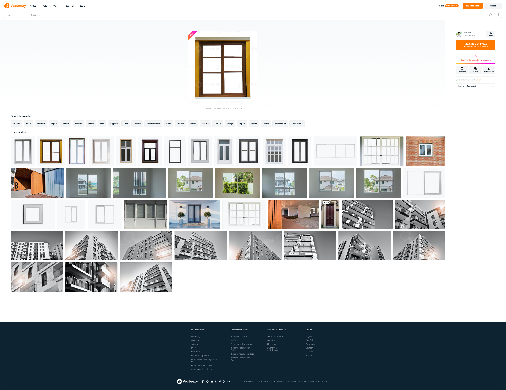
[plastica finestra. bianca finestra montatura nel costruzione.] (145, 214)
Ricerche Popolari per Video (240, 358)
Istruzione (195, 351)
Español (309, 340)
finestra (16, 123)
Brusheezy (195, 336)
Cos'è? (478, 80)
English (309, 336)
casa (126, 123)
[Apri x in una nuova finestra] (224, 381)
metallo (65, 123)
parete (193, 123)
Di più (82, 6)
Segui (490, 35)
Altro (308, 355)
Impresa (195, 348)
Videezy (194, 344)
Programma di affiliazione (242, 344)
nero (102, 123)
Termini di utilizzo (282, 381)
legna (54, 123)
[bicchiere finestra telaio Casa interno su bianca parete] (88, 183)
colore (266, 123)
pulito (168, 123)
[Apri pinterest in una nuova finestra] (216, 381)
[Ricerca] (490, 14)
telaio (28, 123)
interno (205, 123)
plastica (78, 123)
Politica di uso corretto (318, 381)
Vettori (33, 6)
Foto (45, 6)
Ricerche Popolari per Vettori (240, 349)
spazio (254, 123)
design (230, 123)
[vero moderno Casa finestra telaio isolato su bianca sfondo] (424, 183)
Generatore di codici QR (201, 369)
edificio (217, 123)
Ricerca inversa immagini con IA (204, 360)
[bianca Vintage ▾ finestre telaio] (381, 151)
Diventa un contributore (272, 349)
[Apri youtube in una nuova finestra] (229, 381)
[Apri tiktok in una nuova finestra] (220, 381)
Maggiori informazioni (467, 86)
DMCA (233, 340)
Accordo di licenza (239, 336)
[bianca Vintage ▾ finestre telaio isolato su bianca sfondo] (244, 214)
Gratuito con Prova (476, 45)
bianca (91, 123)
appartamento (153, 123)
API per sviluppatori (200, 355)
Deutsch (309, 348)
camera (137, 123)
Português (310, 344)
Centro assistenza (275, 336)
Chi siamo (271, 344)
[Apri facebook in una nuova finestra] (203, 381)
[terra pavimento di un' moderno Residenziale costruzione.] (37, 183)
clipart (242, 123)
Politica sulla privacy (299, 381)
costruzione (297, 123)
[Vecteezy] (15, 5)
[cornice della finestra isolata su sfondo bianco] (335, 151)
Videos (56, 6)
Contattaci (271, 340)
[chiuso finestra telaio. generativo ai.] (23, 151)
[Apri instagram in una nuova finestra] (207, 381)
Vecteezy (195, 340)
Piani (441, 5)
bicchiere (41, 123)
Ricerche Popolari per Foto (242, 354)
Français (309, 351)
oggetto (114, 123)
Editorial (70, 6)
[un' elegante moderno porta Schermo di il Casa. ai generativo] (330, 214)
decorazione (280, 123)
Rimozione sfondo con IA (202, 365)
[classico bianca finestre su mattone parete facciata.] (425, 151)
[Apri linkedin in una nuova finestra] (212, 381)
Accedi (493, 5)
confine (180, 123)
